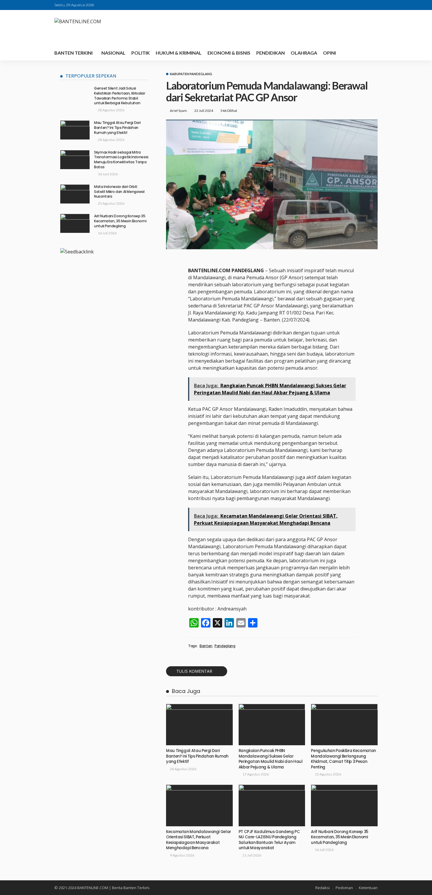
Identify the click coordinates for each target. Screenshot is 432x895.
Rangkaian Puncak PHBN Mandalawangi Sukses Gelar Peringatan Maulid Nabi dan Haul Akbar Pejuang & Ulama (271, 759)
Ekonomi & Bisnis (228, 52)
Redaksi (322, 887)
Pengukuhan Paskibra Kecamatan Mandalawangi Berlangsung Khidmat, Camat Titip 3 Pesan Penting (343, 759)
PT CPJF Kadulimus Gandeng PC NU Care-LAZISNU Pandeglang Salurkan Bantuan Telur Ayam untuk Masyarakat (269, 840)
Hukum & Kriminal (179, 52)
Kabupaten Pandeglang (191, 73)
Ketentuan (368, 887)
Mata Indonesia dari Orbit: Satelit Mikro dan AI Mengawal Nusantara (119, 191)
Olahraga (304, 52)
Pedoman (344, 887)
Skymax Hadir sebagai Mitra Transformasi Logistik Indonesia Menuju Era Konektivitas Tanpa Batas (121, 159)
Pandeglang (225, 646)
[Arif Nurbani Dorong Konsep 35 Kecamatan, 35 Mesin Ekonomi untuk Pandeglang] (344, 805)
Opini (329, 52)
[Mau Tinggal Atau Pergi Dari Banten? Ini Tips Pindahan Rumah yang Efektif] (199, 725)
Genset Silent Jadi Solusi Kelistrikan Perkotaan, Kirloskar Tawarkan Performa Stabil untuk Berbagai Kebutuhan (119, 95)
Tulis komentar (194, 671)
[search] (370, 52)
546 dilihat (228, 110)
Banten (206, 646)
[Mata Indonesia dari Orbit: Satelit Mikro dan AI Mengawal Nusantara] (75, 193)
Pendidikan (270, 52)
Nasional (113, 52)
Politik (140, 52)
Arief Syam (178, 110)
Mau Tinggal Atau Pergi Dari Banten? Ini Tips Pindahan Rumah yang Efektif (197, 756)
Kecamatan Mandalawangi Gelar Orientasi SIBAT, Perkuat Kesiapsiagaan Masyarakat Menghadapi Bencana (198, 840)
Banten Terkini (73, 52)
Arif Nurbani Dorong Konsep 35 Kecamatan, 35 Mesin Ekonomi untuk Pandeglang (339, 837)
